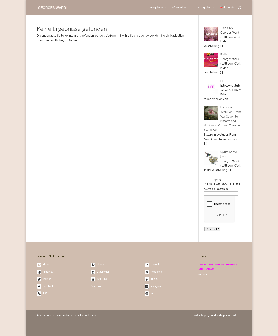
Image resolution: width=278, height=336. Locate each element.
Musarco (202, 274)
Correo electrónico (217, 188)
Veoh (153, 293)
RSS (45, 293)
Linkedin (155, 264)
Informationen (180, 7)
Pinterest (48, 272)
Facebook (48, 286)
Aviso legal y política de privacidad (215, 315)
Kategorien (204, 7)
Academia (156, 272)
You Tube (102, 279)
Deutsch (228, 7)
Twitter (47, 279)
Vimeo (100, 264)
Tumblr (154, 279)
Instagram (156, 286)
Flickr (46, 264)
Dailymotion (103, 272)
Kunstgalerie (155, 7)
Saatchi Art (96, 286)
